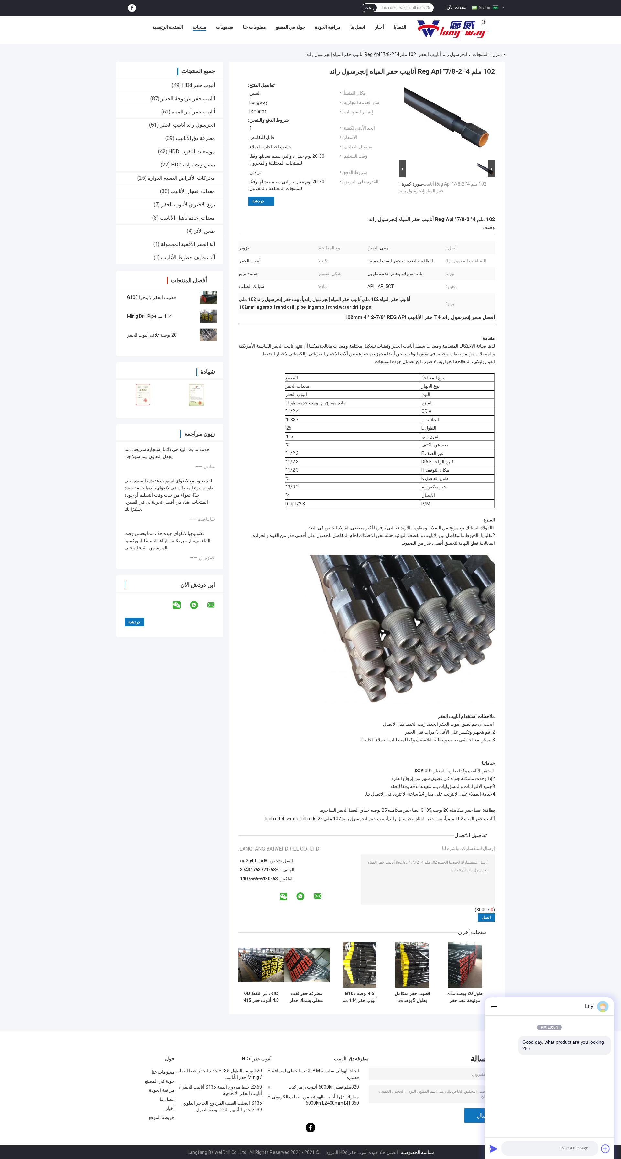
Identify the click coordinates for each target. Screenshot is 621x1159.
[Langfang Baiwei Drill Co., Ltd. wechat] (181, 605)
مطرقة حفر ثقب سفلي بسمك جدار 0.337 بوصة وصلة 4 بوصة (307, 997)
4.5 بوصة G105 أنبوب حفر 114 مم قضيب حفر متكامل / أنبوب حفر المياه (360, 997)
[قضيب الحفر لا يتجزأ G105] (208, 297)
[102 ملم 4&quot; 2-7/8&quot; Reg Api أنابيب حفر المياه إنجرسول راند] (449, 120)
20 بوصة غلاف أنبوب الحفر (152, 335)
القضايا (400, 27)
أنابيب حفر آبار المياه (193, 112)
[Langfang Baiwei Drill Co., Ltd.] (452, 28)
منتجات (199, 27)
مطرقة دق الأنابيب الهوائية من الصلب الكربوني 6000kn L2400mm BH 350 (315, 1100)
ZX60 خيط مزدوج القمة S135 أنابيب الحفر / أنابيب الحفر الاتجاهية (220, 1090)
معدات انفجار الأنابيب (192, 191)
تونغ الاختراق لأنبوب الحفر (188, 204)
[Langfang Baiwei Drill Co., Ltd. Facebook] (132, 8)
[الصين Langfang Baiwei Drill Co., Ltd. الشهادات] (143, 394)
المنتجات (481, 54)
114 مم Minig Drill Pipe (149, 316)
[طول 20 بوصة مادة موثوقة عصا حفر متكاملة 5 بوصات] (465, 965)
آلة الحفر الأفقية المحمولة (188, 244)
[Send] (493, 1149)
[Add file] (605, 1149)
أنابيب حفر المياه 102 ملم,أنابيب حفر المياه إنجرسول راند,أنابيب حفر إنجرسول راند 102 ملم (410, 818)
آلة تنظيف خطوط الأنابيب (188, 257)
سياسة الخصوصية (417, 1152)
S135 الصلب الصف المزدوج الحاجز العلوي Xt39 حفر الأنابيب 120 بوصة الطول (222, 1106)
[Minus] (493, 1006)
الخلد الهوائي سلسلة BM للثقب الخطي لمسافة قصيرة (315, 1074)
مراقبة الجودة (328, 27)
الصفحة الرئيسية (167, 27)
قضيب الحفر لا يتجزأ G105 (151, 297)
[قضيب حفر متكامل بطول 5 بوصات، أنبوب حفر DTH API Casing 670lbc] (412, 965)
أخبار (379, 27)
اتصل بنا (357, 27)
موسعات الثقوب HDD (192, 151)
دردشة (258, 201)
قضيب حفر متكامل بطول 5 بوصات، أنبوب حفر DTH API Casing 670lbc (412, 997)
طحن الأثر (204, 231)
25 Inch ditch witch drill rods (294, 818)
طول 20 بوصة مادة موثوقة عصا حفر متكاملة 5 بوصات (465, 997)
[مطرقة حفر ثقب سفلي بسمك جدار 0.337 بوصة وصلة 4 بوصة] (307, 965)
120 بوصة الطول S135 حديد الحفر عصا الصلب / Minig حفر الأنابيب (218, 1074)
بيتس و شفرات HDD (193, 165)
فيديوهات (224, 27)
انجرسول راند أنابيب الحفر (443, 54)
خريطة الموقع (162, 1117)
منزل (497, 54)
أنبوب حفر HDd (198, 85)
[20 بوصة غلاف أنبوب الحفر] (208, 335)
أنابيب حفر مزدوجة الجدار (188, 98)
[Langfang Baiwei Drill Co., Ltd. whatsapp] (198, 605)
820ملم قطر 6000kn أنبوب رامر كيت (323, 1086)
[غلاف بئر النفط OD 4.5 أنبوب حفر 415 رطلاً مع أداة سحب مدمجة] (261, 965)
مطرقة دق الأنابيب (195, 138)
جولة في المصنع (290, 27)
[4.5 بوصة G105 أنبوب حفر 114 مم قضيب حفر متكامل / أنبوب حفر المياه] (359, 965)
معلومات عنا (254, 27)
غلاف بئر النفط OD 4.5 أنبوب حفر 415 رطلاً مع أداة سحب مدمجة (261, 997)
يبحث (369, 7)
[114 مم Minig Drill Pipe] (208, 316)
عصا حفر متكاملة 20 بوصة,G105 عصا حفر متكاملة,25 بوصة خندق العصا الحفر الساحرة (401, 810)
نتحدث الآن (457, 7)
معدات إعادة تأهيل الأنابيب (187, 218)
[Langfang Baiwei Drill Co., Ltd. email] (215, 605)
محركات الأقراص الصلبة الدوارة (181, 178)
